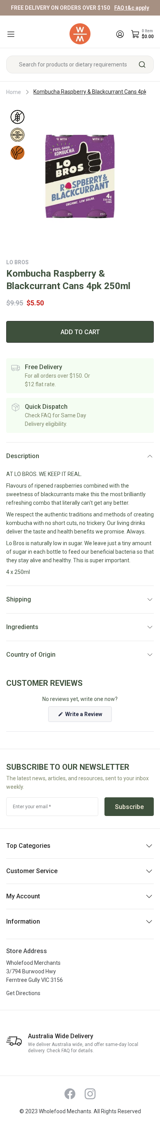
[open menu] (11, 34)
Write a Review (88, 716)
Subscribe (129, 807)
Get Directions (23, 993)
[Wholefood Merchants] (80, 34)
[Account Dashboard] (120, 34)
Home (13, 92)
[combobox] (80, 64)
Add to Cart (80, 332)
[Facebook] (69, 1093)
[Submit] (145, 64)
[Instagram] (90, 1093)
